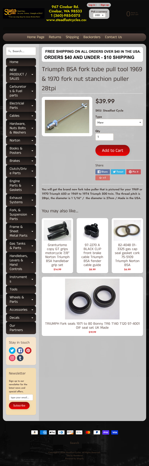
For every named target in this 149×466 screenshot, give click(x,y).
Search (74, 443)
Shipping (72, 37)
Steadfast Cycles (73, 452)
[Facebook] (20, 350)
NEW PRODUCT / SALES (23, 74)
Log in (92, 5)
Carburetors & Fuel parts (23, 91)
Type (98, 117)
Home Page (35, 37)
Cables (23, 116)
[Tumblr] (20, 358)
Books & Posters (23, 151)
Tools (13, 289)
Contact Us (113, 37)
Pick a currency (99, 11)
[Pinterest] (28, 350)
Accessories (23, 310)
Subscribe (19, 406)
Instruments (23, 279)
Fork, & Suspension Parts (23, 215)
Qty (97, 131)
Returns (55, 37)
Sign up (105, 5)
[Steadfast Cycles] (24, 13)
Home (14, 62)
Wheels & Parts (23, 300)
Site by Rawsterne (75, 455)
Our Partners (16, 328)
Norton (23, 141)
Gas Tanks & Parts (23, 246)
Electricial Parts (23, 106)
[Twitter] (12, 350)
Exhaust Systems (23, 200)
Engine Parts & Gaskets (23, 186)
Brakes (23, 161)
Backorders (91, 37)
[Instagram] (12, 358)
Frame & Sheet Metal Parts (23, 231)
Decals (23, 318)
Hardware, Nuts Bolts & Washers (23, 128)
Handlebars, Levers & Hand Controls (23, 262)
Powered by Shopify (74, 458)
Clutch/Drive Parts (23, 171)
